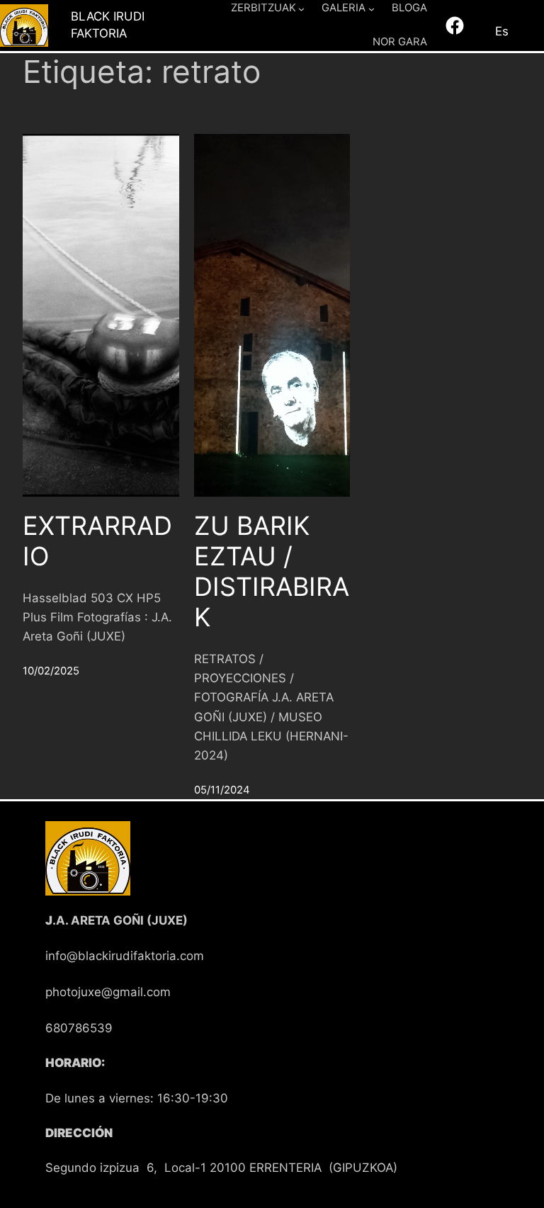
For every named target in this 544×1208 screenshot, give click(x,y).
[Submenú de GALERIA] (371, 8)
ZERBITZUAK (263, 7)
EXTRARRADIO (97, 541)
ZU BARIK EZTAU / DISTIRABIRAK (271, 572)
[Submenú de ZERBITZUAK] (301, 8)
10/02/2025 (51, 671)
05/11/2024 (222, 790)
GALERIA (344, 7)
